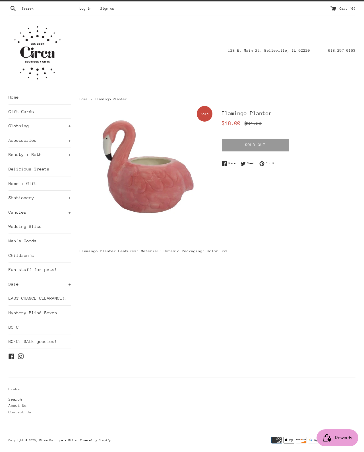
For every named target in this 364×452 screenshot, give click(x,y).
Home (14, 97)
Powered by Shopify (95, 440)
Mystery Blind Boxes (33, 312)
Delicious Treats (29, 168)
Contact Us (20, 412)
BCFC (14, 327)
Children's (21, 255)
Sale (40, 284)
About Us (18, 405)
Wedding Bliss (25, 226)
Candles (40, 212)
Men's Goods (23, 240)
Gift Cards (21, 111)
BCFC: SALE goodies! (33, 341)
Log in (86, 9)
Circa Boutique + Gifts (58, 440)
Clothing (40, 125)
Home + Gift (23, 183)
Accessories (40, 140)
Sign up (107, 9)
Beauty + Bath (40, 154)
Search (15, 399)
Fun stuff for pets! (33, 269)
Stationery (40, 197)
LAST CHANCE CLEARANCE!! (38, 298)
